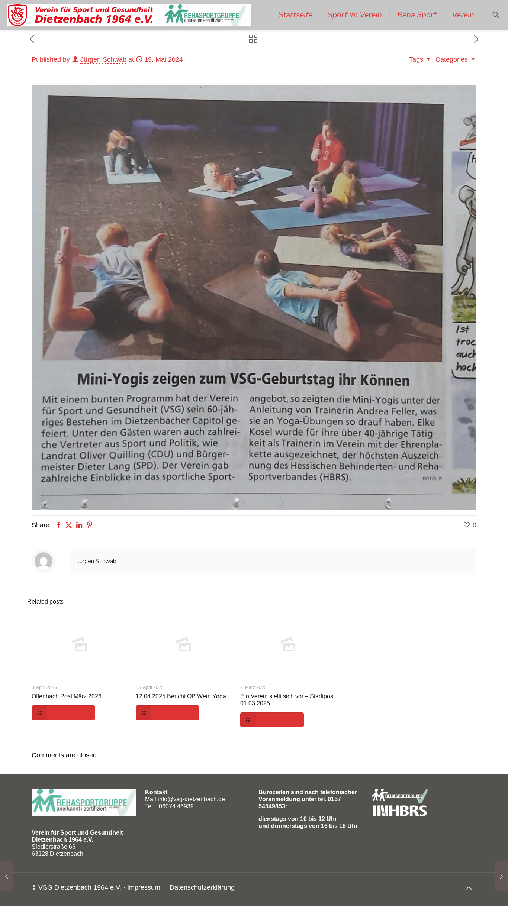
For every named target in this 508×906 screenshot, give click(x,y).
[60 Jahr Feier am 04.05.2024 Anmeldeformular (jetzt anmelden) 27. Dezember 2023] (6, 876)
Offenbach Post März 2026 (67, 696)
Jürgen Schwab (103, 59)
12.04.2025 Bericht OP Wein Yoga (181, 696)
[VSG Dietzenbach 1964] (129, 15)
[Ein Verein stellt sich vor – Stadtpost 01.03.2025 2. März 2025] (501, 876)
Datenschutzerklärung (202, 887)
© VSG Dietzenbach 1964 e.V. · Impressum (96, 887)
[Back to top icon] (468, 888)
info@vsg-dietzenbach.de (191, 799)
